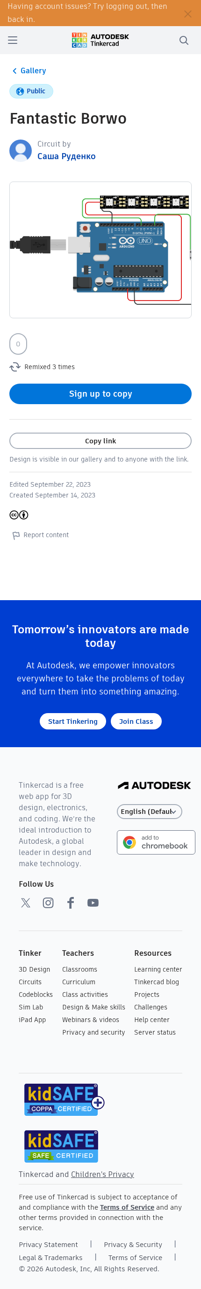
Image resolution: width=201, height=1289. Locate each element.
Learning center (158, 969)
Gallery (33, 70)
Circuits (30, 982)
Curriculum (78, 982)
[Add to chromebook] (156, 841)
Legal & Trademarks (51, 1257)
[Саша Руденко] (20, 150)
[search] (184, 40)
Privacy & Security (133, 1244)
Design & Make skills (93, 1007)
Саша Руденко (66, 156)
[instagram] (48, 903)
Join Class (136, 721)
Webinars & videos (90, 1019)
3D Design (34, 969)
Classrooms (79, 969)
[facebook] (71, 903)
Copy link (100, 441)
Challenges (150, 1007)
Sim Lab (31, 1007)
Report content (46, 534)
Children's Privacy (102, 1174)
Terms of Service (127, 1207)
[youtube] (93, 903)
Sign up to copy (100, 393)
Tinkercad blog (156, 982)
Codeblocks (36, 994)
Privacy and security (93, 1032)
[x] (26, 903)
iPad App (32, 1019)
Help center (152, 1019)
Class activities (85, 994)
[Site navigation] (13, 40)
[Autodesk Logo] (154, 786)
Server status (155, 1032)
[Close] (188, 13)
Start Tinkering (73, 721)
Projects (146, 994)
